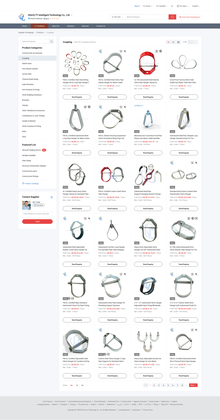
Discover (85, 26)
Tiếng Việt (164, 404)
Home (24, 26)
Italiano (93, 404)
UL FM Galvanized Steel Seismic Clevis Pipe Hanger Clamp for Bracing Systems (146, 82)
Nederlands (111, 404)
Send (37, 221)
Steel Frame (26, 63)
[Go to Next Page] (195, 42)
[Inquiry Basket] (172, 6)
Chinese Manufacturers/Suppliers (79, 401)
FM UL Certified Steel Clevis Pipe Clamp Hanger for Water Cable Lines (110, 82)
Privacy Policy (148, 410)
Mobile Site (165, 401)
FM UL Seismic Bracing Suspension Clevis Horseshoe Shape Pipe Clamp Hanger (112, 138)
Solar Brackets (28, 84)
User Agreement (124, 410)
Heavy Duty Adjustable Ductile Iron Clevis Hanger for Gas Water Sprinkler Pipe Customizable (147, 361)
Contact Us (100, 26)
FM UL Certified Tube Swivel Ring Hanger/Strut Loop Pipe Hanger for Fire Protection (77, 82)
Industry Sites (126, 401)
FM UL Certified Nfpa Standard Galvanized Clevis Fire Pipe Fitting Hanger (76, 305)
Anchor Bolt (26, 74)
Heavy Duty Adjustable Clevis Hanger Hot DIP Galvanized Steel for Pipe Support (147, 250)
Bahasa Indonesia (176, 404)
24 (71, 385)
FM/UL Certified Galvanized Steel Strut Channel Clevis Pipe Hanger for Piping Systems (183, 361)
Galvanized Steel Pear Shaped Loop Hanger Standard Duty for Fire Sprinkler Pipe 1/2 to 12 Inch (184, 138)
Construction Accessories (32, 53)
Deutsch (101, 404)
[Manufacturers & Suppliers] (34, 5)
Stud (24, 136)
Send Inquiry (77, 97)
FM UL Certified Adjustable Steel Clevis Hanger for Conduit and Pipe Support (76, 361)
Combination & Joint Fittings (33, 115)
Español (54, 404)
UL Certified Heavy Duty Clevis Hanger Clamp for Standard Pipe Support (75, 194)
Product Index (154, 401)
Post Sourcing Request (191, 17)
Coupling (25, 58)
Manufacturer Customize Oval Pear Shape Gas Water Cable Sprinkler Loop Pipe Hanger (148, 138)
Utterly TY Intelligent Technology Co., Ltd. (49, 15)
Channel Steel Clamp (30, 79)
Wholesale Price (113, 401)
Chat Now (39, 205)
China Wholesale (99, 401)
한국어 (126, 404)
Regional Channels (140, 401)
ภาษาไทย (147, 404)
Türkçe (156, 404)
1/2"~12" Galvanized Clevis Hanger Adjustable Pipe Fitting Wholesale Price (148, 305)
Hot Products (47, 401)
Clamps (25, 105)
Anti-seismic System (30, 68)
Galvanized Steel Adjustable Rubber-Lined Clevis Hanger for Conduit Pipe (75, 250)
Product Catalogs (32, 183)
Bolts (24, 131)
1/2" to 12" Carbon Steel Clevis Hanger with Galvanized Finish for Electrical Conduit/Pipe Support (183, 305)
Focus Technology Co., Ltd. (93, 410)
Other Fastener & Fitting (31, 126)
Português (63, 404)
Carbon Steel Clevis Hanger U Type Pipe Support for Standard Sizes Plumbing (111, 361)
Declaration (136, 410)
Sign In (137, 6)
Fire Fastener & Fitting (30, 89)
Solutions (70, 26)
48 (82, 385)
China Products (60, 401)
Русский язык (83, 404)
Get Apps (183, 6)
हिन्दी (140, 404)
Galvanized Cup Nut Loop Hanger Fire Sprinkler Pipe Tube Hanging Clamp (111, 250)
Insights (174, 401)
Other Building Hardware (32, 95)
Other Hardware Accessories (33, 110)
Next (192, 385)
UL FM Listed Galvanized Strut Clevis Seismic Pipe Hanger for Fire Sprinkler (183, 250)
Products (40, 26)
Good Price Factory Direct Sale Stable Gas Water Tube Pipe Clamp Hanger (183, 82)
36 (77, 385)
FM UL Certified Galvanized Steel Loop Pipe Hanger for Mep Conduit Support (76, 138)
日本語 (134, 404)
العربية (120, 404)
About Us (55, 26)
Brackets (25, 100)
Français (73, 404)
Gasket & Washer (29, 121)
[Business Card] (52, 197)
